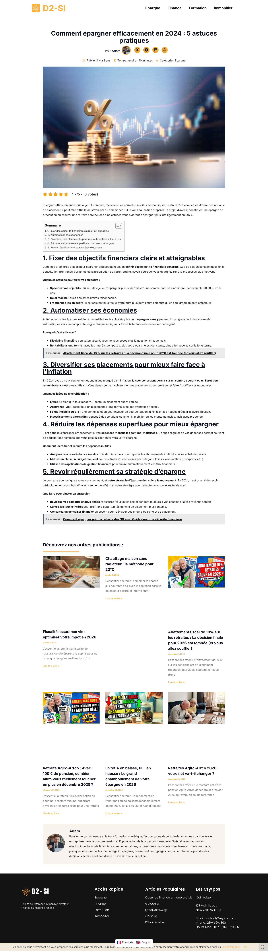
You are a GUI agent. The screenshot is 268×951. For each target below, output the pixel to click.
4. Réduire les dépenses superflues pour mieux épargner (81, 243)
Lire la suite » (51, 665)
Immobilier (223, 8)
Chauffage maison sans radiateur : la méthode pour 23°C (129, 564)
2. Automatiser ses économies (65, 234)
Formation (198, 8)
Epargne (152, 8)
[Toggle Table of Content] (117, 226)
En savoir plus (231, 946)
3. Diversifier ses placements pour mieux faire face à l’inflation (84, 239)
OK (245, 946)
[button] (137, 50)
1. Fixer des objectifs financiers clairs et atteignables (78, 230)
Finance (175, 8)
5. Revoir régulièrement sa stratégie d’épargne (75, 247)
